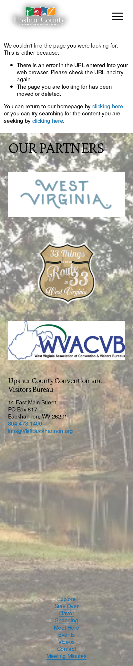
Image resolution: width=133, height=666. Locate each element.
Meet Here (66, 627)
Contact (66, 648)
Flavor (66, 612)
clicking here (107, 106)
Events (66, 634)
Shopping (66, 620)
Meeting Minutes (66, 655)
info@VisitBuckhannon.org (40, 430)
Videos (66, 641)
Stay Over (67, 605)
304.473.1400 (25, 423)
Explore (66, 598)
